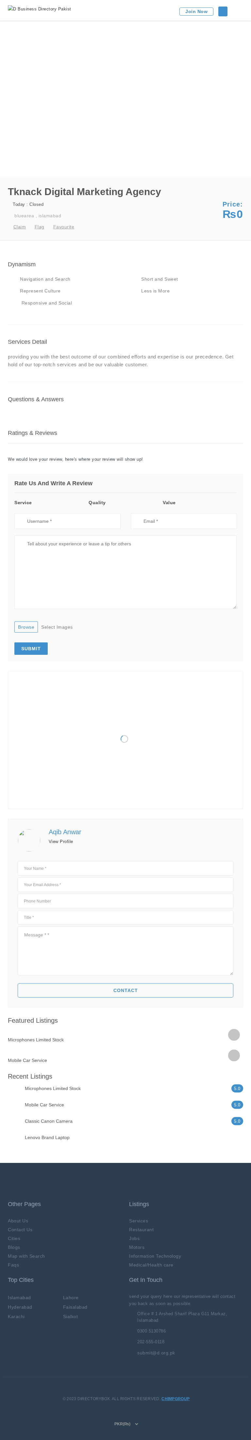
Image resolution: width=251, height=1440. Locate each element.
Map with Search (26, 1256)
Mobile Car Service (27, 1060)
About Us (18, 1220)
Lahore (71, 1297)
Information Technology (155, 1256)
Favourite (63, 226)
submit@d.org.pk (156, 1352)
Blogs (14, 1247)
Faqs (13, 1264)
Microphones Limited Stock (36, 1039)
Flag (39, 226)
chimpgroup (175, 1399)
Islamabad (19, 1297)
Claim (19, 226)
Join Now (196, 11)
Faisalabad (75, 1307)
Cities (14, 1238)
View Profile (61, 841)
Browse (26, 627)
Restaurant (141, 1229)
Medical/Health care (151, 1264)
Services (138, 1220)
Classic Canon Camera (49, 1121)
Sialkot (70, 1316)
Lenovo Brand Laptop (47, 1137)
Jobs (134, 1238)
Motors (136, 1247)
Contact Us (20, 1229)
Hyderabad (20, 1307)
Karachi (16, 1316)
